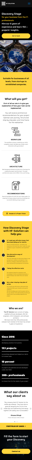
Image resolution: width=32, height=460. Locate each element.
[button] (16, 35)
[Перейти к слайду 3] (17, 421)
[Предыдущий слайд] (1, 409)
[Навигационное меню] (29, 3)
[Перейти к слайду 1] (14, 421)
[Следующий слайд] (31, 409)
